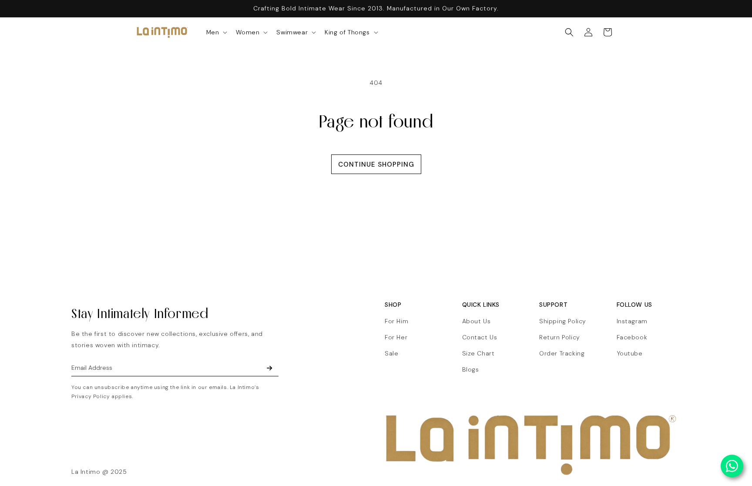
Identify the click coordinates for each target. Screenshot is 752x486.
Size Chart (478, 353)
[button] (216, 32)
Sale (391, 353)
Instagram (632, 321)
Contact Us (479, 337)
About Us (476, 321)
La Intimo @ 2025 (99, 472)
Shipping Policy (562, 321)
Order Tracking (561, 353)
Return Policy (559, 337)
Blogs (470, 369)
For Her (396, 337)
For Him (396, 321)
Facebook (632, 337)
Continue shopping (376, 164)
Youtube (630, 353)
